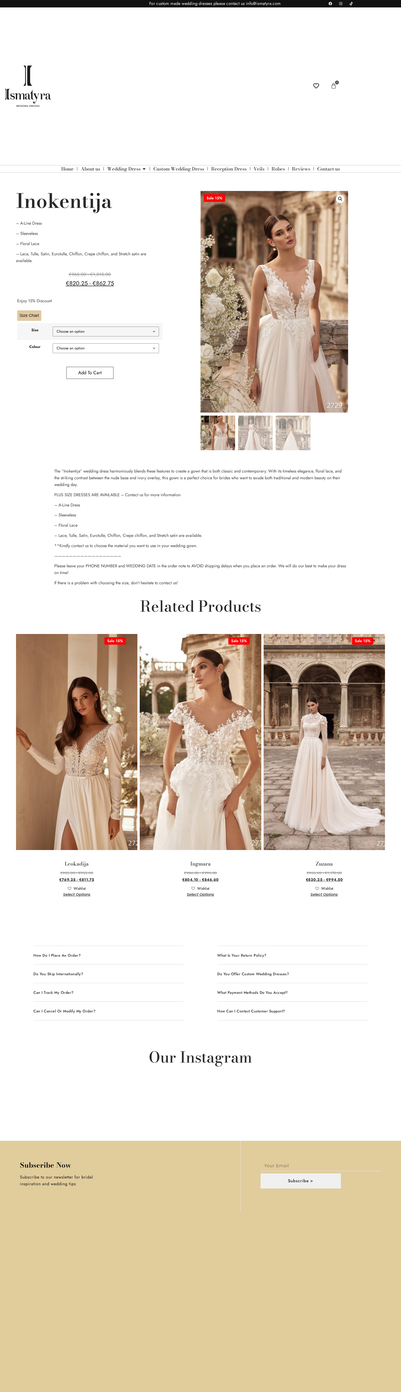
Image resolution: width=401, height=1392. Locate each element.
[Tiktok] (351, 3)
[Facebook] (330, 3)
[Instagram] (340, 3)
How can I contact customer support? (251, 1011)
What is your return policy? (241, 955)
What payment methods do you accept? (252, 992)
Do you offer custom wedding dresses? (253, 974)
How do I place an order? (57, 955)
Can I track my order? (53, 992)
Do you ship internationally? (58, 974)
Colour (35, 347)
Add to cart (90, 372)
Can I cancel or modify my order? (64, 1011)
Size (35, 330)
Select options (77, 894)
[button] (340, 199)
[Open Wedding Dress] (144, 168)
